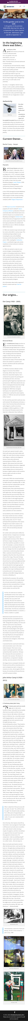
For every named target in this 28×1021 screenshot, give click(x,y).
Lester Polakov (17, 182)
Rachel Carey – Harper (10, 144)
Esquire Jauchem (11, 206)
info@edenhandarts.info (17, 1015)
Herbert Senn (19, 217)
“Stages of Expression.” (17, 199)
